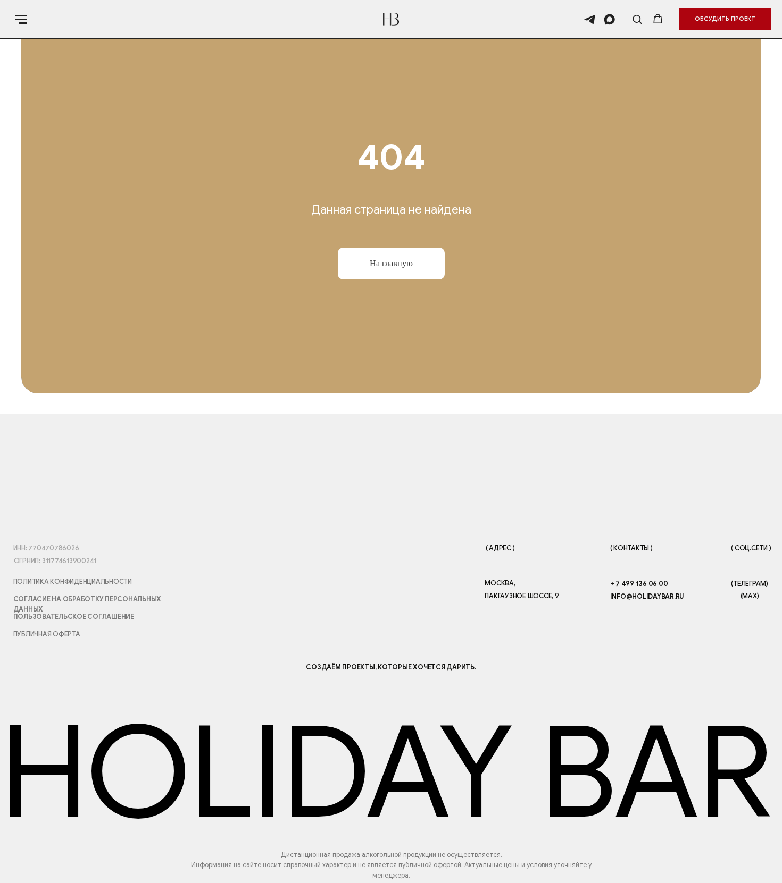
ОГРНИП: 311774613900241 (55, 561)
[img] (449, 695)
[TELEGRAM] (589, 19)
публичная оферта (46, 634)
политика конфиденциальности (72, 582)
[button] (637, 19)
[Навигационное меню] (21, 19)
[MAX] (609, 19)
